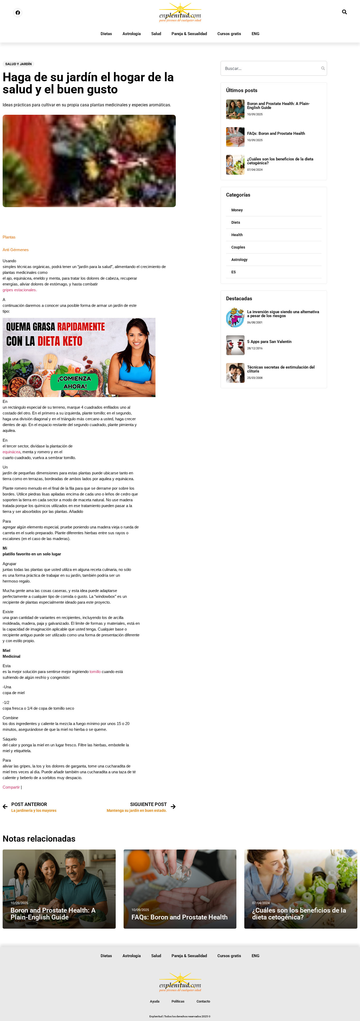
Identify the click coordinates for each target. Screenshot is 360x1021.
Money (237, 210)
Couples (238, 247)
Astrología (132, 33)
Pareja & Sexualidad (189, 33)
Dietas (106, 33)
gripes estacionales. (20, 290)
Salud (156, 33)
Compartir (11, 787)
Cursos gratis (229, 33)
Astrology (239, 259)
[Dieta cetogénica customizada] (79, 396)
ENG (255, 33)
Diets (235, 222)
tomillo (95, 672)
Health (237, 235)
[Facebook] (17, 12)
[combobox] (274, 68)
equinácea (11, 452)
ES (233, 272)
